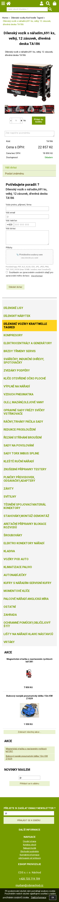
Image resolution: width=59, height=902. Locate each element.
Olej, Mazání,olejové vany (24, 402)
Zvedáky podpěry (17, 370)
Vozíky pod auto (16, 559)
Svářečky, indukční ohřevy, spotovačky (24, 360)
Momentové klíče (17, 591)
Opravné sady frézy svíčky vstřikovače (24, 411)
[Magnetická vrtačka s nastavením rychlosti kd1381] (29, 673)
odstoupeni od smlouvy (29, 858)
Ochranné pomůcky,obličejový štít (27, 624)
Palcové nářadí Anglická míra (26, 599)
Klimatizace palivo (18, 567)
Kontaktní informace (29, 854)
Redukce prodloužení (20, 429)
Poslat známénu (14, 173)
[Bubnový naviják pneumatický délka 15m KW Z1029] (29, 710)
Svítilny (10, 496)
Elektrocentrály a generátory (28, 343)
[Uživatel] (43, 4)
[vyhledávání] (49, 4)
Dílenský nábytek (17, 316)
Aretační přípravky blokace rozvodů (25, 525)
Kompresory (13, 335)
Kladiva (9, 551)
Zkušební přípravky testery (25, 469)
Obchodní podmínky (29, 851)
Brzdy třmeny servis (20, 351)
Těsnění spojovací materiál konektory (25, 506)
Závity (9, 488)
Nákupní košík (29, 848)
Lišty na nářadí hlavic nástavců (28, 634)
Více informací (37, 276)
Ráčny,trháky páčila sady (23, 421)
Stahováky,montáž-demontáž (26, 516)
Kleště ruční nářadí (19, 461)
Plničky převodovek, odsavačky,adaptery (19, 478)
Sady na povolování (19, 445)
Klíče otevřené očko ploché (25, 378)
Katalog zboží (29, 844)
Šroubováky (13, 535)
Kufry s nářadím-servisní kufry (27, 583)
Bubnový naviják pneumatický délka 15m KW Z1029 (29, 697)
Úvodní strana (29, 841)
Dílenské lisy (13, 308)
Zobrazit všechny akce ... (29, 732)
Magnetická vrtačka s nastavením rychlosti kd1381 (29, 660)
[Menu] (3, 3)
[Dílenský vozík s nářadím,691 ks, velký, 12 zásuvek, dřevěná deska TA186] (29, 82)
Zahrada (10, 614)
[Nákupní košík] (56, 4)
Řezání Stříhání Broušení (23, 437)
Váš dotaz (11, 167)
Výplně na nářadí (17, 386)
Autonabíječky (15, 575)
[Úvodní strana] (9, 4)
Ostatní (10, 607)
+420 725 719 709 (29, 878)
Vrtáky (9, 642)
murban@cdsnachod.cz (29, 885)
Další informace (38, 897)
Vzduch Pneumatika (18, 394)
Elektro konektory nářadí (24, 543)
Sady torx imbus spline (21, 453)
